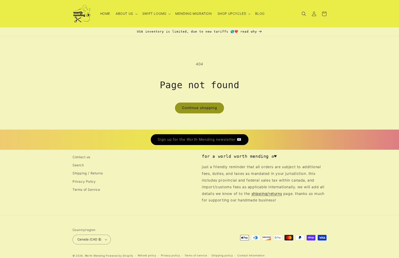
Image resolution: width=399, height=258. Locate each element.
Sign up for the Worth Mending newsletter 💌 (200, 139)
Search (78, 165)
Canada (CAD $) (89, 239)
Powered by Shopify (119, 255)
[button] (126, 13)
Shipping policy (222, 255)
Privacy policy (170, 255)
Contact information (250, 255)
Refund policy (147, 255)
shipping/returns (266, 193)
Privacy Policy (84, 181)
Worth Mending (95, 255)
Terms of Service (86, 189)
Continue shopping (199, 108)
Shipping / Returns (88, 173)
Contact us (81, 157)
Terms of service (195, 255)
